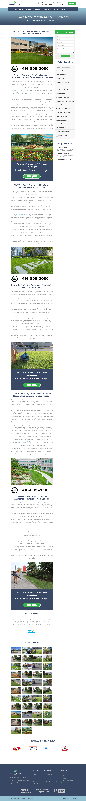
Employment (35, 775)
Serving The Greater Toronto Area (70, 798)
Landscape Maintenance (62, 70)
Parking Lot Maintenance (50, 779)
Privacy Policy (30, 798)
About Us (62, 9)
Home (28, 20)
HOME (16, 9)
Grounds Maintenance (49, 777)
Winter (21, 9)
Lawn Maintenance (61, 74)
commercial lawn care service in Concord (21, 90)
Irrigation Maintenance (62, 82)
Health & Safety (36, 779)
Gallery (56, 9)
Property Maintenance (49, 773)
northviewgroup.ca (66, 782)
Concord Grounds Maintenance (36, 20)
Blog (34, 781)
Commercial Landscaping (63, 67)
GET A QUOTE (72, 3)
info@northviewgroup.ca (46, 4)
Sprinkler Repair (60, 86)
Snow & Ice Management (50, 775)
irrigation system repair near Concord (31, 442)
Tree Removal (60, 78)
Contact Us (35, 783)
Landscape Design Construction (51, 781)
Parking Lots (37, 9)
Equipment (35, 777)
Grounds (28, 9)
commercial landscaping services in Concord (30, 511)
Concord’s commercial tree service (20, 214)
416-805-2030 (60, 4)
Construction (47, 9)
